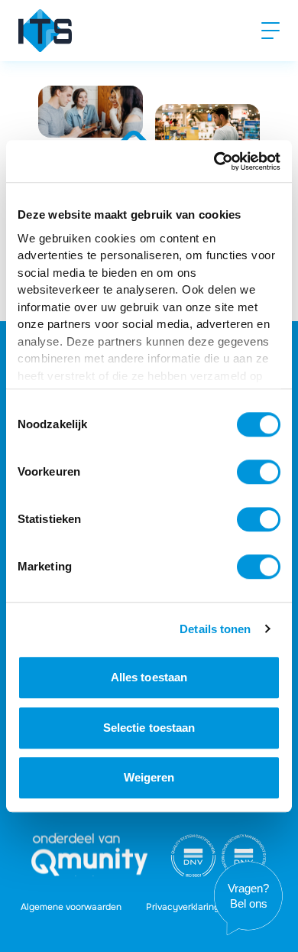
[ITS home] (45, 30)
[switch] (258, 472)
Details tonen (215, 628)
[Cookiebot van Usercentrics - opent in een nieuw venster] (214, 161)
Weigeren (149, 777)
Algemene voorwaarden (71, 907)
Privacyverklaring (182, 907)
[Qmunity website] (89, 854)
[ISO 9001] (193, 856)
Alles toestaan (149, 677)
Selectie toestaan (149, 727)
